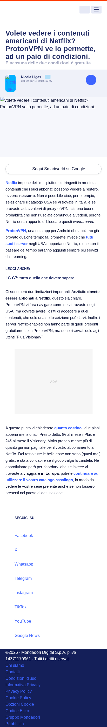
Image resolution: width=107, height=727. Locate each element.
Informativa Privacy (23, 685)
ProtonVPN (15, 230)
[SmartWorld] (24, 10)
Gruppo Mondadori (22, 717)
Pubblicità (14, 724)
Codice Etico (17, 711)
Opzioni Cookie (19, 704)
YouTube (23, 621)
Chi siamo (14, 665)
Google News (27, 635)
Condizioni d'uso (20, 678)
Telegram (23, 578)
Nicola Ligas (31, 77)
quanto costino (68, 428)
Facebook (24, 535)
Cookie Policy (18, 698)
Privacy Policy (18, 691)
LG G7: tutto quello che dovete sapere (39, 278)
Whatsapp (24, 564)
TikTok (20, 607)
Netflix (11, 182)
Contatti (12, 672)
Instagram (24, 592)
